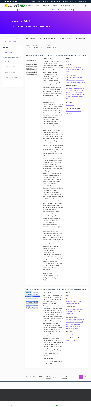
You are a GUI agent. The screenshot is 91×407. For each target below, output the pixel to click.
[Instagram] (10, 1)
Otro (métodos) (71, 82)
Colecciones (80, 1)
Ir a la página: (64, 377)
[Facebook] (8, 1)
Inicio (15, 5)
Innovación (69, 334)
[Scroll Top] (79, 405)
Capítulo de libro (71, 340)
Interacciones (70, 80)
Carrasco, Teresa (71, 301)
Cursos (36, 5)
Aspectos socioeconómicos (74, 77)
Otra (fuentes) (80, 80)
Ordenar (33, 38)
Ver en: (62, 38)
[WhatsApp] (16, 1)
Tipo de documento (68, 1)
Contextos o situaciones (73, 311)
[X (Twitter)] (5, 1)
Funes (20, 5)
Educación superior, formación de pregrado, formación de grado (74, 326)
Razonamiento (81, 82)
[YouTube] (13, 1)
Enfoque (45, 1)
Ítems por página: (48, 377)
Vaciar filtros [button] (40, 47)
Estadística (69, 313)
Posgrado (28, 5)
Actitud (68, 309)
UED (74, 5)
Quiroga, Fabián (76, 69)
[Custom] (11, 405)
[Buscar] (82, 5)
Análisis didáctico (77, 309)
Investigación (65, 5)
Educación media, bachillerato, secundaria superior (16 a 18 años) (75, 90)
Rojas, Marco (75, 303)
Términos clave (35, 1)
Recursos (55, 5)
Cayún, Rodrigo (70, 67)
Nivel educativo (55, 1)
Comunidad (45, 5)
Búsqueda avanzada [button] (11, 41)
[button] (76, 376)
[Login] (85, 5)
